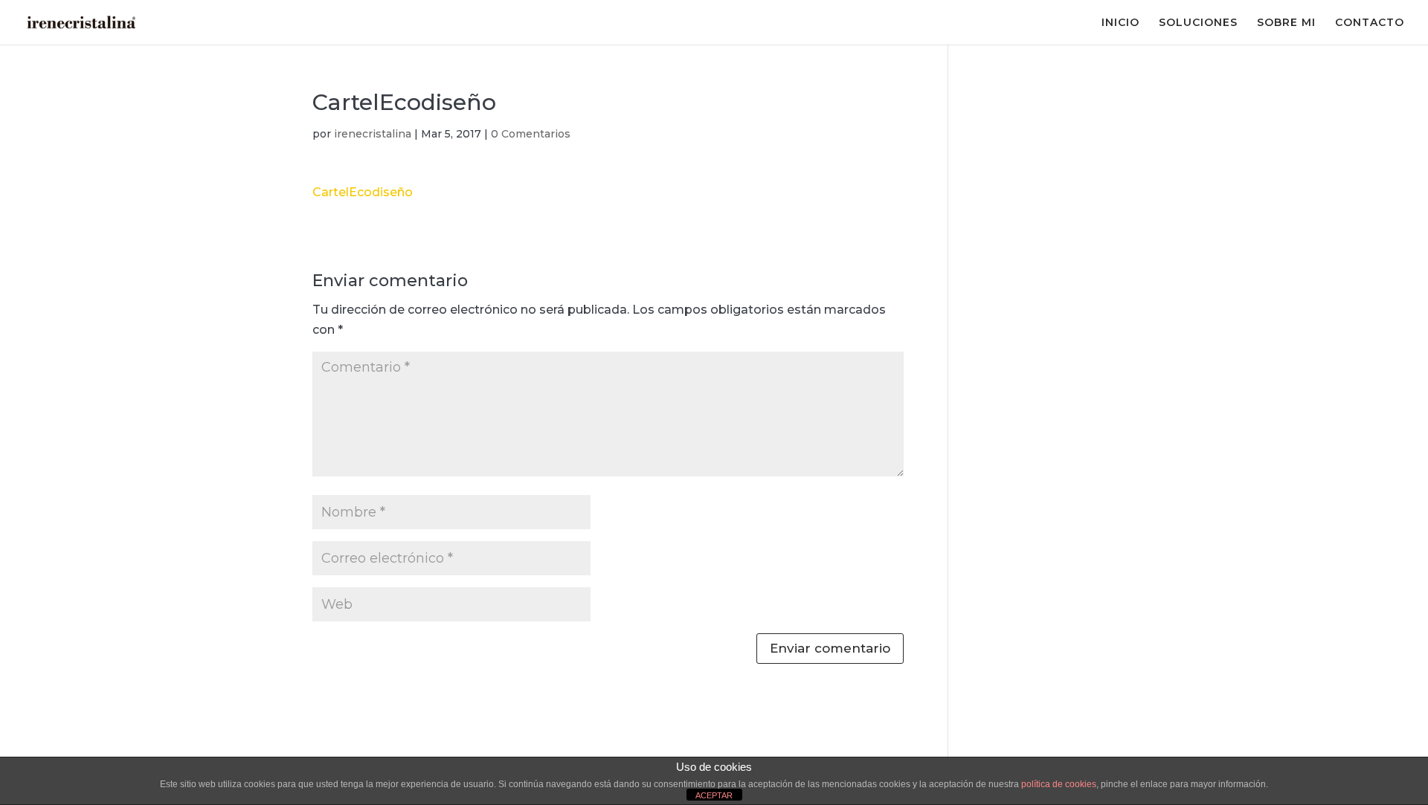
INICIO (1120, 23)
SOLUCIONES (1198, 23)
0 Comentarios (530, 133)
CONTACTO (1369, 23)
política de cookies (1058, 784)
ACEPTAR (714, 795)
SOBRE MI (1286, 23)
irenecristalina (372, 133)
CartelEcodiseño (362, 192)
